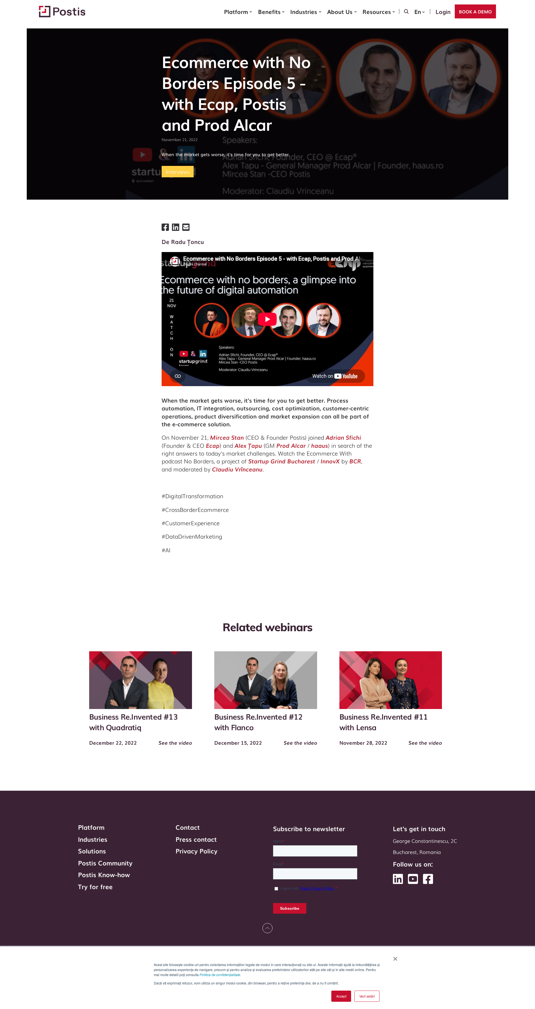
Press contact (196, 839)
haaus (319, 445)
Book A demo (475, 11)
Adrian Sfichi (343, 437)
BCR (355, 461)
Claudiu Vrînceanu (237, 469)
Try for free (95, 887)
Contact (188, 827)
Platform (91, 827)
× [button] (395, 956)
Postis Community (105, 863)
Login (443, 11)
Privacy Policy (196, 851)
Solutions (92, 851)
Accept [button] (341, 996)
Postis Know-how (104, 875)
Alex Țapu (248, 445)
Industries (92, 839)
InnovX (330, 461)
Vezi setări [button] (367, 996)
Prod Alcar (291, 445)
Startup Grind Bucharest (281, 461)
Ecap (213, 445)
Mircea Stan (227, 437)
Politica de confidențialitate (220, 974)
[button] (238, 11)
